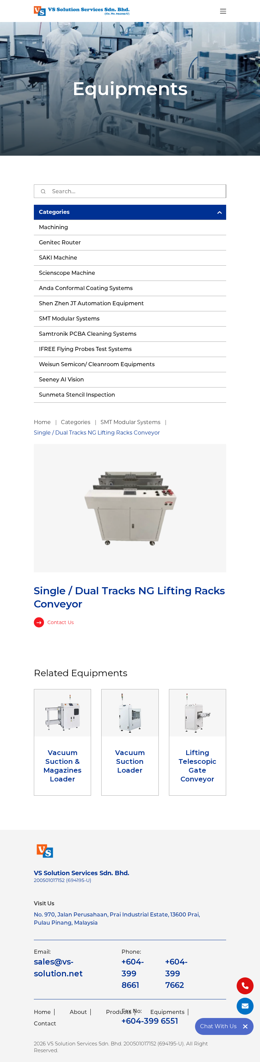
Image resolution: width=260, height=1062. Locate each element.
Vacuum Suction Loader (130, 761)
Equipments (167, 1012)
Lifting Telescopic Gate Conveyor (197, 766)
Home (42, 1012)
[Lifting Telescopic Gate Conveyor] (197, 712)
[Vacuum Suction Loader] (130, 712)
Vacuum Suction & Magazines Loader (62, 766)
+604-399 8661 (133, 973)
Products (118, 1012)
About (78, 1012)
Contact (45, 1023)
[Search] (43, 191)
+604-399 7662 (176, 973)
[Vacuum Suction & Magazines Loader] (62, 712)
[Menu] (223, 11)
